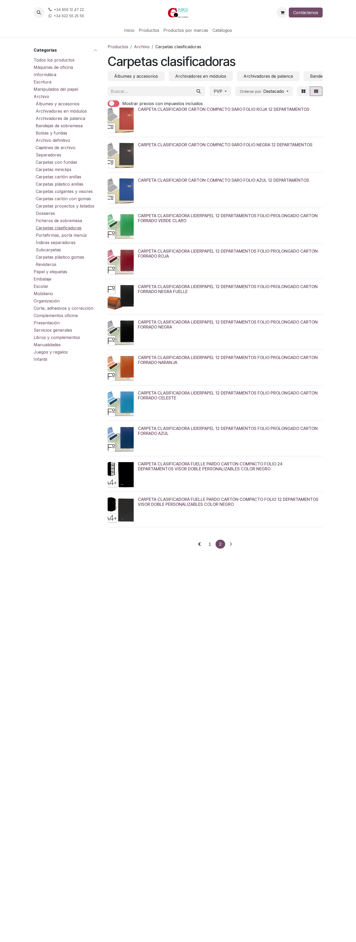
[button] (38, 12)
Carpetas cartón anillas (58, 176)
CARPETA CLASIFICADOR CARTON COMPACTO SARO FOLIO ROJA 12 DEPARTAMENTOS (223, 109)
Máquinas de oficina (53, 67)
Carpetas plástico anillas (59, 184)
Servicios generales (53, 330)
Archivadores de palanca (60, 118)
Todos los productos (54, 60)
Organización (47, 300)
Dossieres (45, 213)
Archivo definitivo (53, 140)
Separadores (48, 154)
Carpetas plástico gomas (60, 257)
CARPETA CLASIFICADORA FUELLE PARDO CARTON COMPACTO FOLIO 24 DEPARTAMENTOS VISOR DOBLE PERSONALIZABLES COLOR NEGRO (210, 466)
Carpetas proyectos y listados (65, 206)
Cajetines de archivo (55, 147)
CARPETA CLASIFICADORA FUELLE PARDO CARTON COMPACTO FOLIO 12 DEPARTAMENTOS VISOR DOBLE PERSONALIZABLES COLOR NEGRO (228, 502)
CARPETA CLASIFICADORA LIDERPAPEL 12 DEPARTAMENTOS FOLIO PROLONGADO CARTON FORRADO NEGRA (228, 324)
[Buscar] (198, 91)
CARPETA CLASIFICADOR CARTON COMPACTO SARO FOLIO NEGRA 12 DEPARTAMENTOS (225, 144)
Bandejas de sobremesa (59, 125)
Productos (118, 46)
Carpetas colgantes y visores (64, 191)
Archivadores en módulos (61, 111)
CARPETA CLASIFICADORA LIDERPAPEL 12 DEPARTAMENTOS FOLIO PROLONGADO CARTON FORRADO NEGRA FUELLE (228, 289)
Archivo (41, 96)
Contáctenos (305, 12)
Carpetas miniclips (53, 169)
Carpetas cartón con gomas (63, 198)
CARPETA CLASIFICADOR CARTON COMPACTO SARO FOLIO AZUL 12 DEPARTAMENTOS (223, 180)
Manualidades (47, 344)
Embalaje (42, 279)
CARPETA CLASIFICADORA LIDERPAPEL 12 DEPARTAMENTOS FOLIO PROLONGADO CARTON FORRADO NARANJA (228, 360)
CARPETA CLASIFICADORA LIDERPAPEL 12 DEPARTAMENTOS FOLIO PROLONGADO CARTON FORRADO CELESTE (228, 395)
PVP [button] (219, 91)
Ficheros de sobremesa (59, 220)
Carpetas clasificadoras (59, 227)
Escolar (41, 286)
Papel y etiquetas (50, 271)
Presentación (47, 322)
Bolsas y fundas (51, 133)
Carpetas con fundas (56, 162)
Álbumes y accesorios (57, 103)
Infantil (40, 359)
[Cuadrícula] (303, 91)
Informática (45, 74)
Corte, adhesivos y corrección (63, 308)
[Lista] (316, 91)
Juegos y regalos (51, 352)
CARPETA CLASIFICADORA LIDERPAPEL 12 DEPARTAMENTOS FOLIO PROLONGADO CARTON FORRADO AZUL (228, 431)
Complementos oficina (56, 315)
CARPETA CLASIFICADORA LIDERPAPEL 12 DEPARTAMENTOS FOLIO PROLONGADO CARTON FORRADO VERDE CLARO (228, 218)
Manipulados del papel (56, 89)
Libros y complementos (57, 337)
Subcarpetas (48, 249)
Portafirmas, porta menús (61, 235)
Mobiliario (43, 293)
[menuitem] (129, 30)
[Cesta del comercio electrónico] (282, 12)
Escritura (42, 81)
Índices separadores (56, 242)
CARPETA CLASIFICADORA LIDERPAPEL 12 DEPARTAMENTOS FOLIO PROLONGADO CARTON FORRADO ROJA (228, 253)
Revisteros (46, 264)
